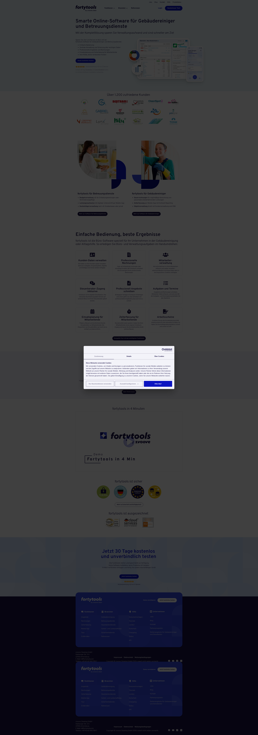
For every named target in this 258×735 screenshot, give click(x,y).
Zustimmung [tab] (98, 356)
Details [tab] (129, 356)
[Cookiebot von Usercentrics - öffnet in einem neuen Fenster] (163, 349)
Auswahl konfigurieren (128, 384)
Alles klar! (158, 384)
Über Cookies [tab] (159, 356)
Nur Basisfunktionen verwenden (100, 384)
